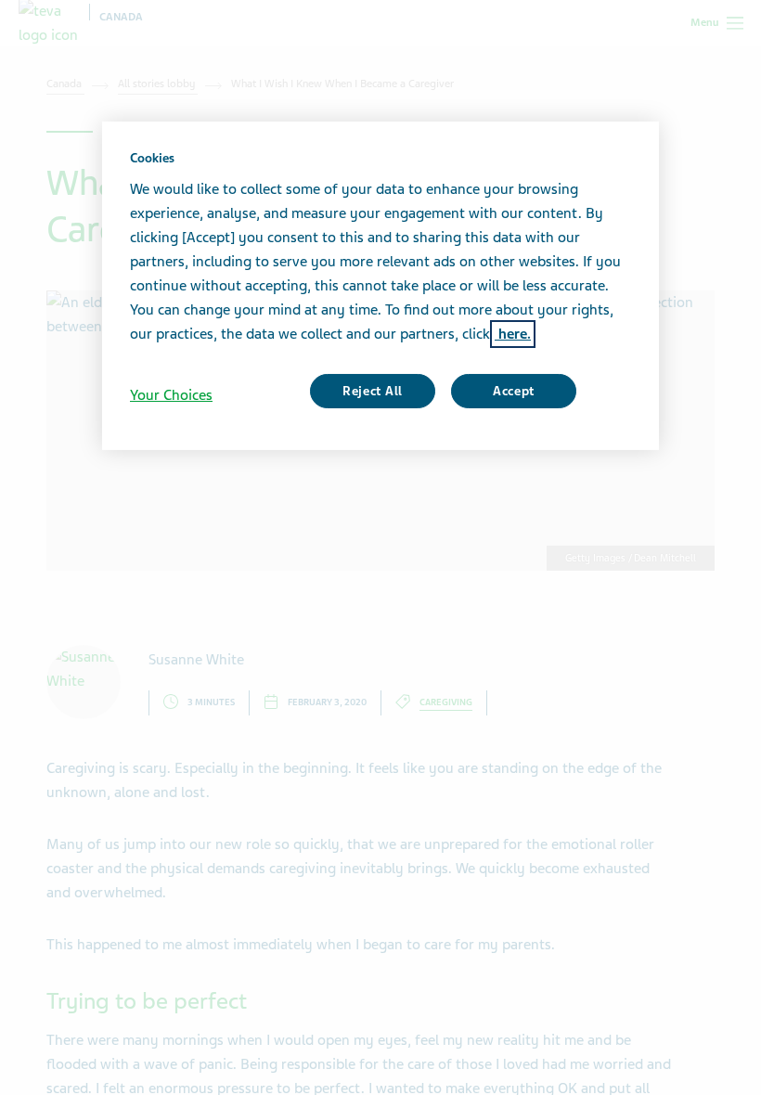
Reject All (372, 391)
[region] (380, 286)
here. (513, 334)
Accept (514, 391)
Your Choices (171, 395)
